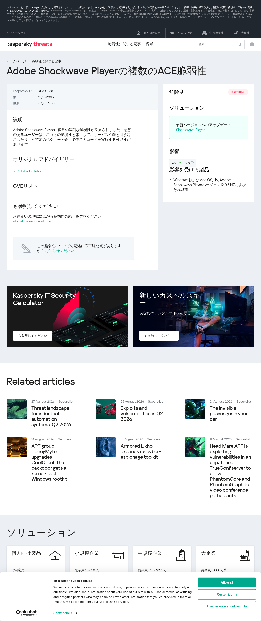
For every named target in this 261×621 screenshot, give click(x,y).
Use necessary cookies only (227, 606)
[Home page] (31, 44)
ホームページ (16, 61)
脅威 (149, 44)
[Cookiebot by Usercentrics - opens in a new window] (26, 613)
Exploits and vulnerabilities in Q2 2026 (142, 413)
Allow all (227, 582)
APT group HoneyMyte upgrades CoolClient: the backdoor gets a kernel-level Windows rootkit (49, 462)
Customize (224, 594)
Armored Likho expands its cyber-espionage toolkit (141, 451)
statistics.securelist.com (32, 221)
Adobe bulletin (29, 171)
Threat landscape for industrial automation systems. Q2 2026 (51, 416)
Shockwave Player (190, 130)
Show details (62, 613)
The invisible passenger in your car (229, 413)
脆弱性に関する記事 (124, 44)
